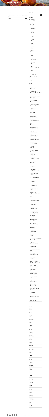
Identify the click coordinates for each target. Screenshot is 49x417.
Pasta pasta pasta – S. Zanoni (34, 243)
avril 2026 (30, 312)
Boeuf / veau (32, 31)
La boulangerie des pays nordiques (34, 177)
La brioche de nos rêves (33, 178)
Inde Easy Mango (32, 162)
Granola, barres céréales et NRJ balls (35, 67)
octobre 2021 (31, 382)
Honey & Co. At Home (33, 155)
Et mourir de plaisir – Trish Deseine (34, 139)
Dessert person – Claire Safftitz (34, 128)
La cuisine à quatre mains (33, 181)
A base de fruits (33, 52)
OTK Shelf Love (32, 234)
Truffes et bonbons (33, 74)
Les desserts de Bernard (33, 204)
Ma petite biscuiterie (32, 215)
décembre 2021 (31, 379)
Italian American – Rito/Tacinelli (34, 165)
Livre (30, 84)
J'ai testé (31, 80)
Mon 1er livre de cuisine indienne (34, 224)
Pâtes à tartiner (33, 71)
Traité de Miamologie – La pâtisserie (34, 288)
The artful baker (32, 280)
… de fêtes (32, 25)
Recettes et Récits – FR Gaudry (34, 254)
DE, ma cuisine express (33, 124)
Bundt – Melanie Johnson (33, 116)
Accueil (8, 7)
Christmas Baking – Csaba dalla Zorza (35, 120)
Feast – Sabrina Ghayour (33, 142)
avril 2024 (30, 339)
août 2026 (30, 306)
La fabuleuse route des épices (34, 188)
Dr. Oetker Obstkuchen (33, 138)
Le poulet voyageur (32, 201)
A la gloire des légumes (33, 91)
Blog (11, 7)
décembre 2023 (31, 345)
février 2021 (30, 392)
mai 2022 (30, 372)
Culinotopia (12, 3)
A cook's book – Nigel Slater (33, 87)
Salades (32, 43)
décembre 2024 (31, 332)
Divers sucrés (33, 62)
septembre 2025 (31, 319)
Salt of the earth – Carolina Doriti (34, 261)
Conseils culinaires (31, 77)
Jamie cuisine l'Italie (32, 166)
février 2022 (30, 376)
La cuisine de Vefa (32, 184)
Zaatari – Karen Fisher (33, 299)
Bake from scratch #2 (33, 105)
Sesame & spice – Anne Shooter (34, 266)
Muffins (32, 70)
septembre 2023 (31, 349)
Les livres (19, 7)
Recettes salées (32, 24)
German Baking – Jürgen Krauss (34, 150)
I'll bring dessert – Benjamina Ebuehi (34, 158)
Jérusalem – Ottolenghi (33, 169)
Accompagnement (33, 28)
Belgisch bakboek (32, 112)
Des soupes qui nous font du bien (34, 127)
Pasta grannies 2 (32, 242)
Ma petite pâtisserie (32, 216)
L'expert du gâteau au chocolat (34, 173)
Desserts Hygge (32, 131)
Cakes (32, 58)
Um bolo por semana (32, 292)
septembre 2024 (31, 336)
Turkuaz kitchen (32, 289)
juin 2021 (30, 386)
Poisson (32, 40)
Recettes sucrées (32, 51)
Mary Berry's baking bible (33, 220)
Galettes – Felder (32, 147)
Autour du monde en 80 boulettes (34, 104)
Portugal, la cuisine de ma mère (34, 251)
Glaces (32, 66)
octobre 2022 (31, 365)
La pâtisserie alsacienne (33, 189)
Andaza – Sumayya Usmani (33, 101)
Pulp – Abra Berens (32, 253)
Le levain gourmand (32, 197)
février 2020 (30, 406)
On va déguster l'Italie (33, 230)
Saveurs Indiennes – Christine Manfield (35, 262)
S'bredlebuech (32, 258)
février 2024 (30, 342)
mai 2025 (30, 325)
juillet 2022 (30, 369)
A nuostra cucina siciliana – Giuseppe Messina (35, 92)
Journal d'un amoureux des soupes (34, 170)
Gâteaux (32, 63)
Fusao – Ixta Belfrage (32, 146)
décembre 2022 (31, 362)
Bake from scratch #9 (33, 108)
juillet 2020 (30, 402)
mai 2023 (30, 355)
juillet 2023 (30, 352)
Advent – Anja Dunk (32, 97)
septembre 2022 (31, 366)
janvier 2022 (30, 378)
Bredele (32, 55)
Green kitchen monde (33, 151)
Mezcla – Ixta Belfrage (33, 223)
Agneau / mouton (33, 29)
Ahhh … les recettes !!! (32, 19)
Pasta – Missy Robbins (33, 239)
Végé (31, 47)
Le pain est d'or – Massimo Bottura (34, 200)
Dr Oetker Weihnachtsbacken (34, 136)
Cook (31, 123)
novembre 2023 (31, 346)
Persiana (31, 247)
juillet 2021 (30, 385)
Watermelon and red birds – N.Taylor (34, 296)
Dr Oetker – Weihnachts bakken (34, 135)
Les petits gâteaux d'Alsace (33, 208)
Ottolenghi (31, 235)
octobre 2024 (31, 335)
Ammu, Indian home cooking (33, 100)
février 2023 (30, 359)
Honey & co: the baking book (33, 154)
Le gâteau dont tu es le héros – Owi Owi (35, 193)
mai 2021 (30, 388)
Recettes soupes (32, 50)
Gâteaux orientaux (34, 60)
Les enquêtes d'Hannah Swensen (34, 205)
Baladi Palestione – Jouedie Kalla (34, 109)
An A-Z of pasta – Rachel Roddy (33, 76)
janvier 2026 (30, 316)
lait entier (30, 83)
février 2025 (30, 329)
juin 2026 (30, 309)
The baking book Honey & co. (33, 281)
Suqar (31, 277)
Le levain (31, 196)
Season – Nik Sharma (33, 265)
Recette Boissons (32, 20)
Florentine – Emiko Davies (33, 143)
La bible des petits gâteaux (33, 174)
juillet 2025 (30, 322)
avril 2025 (30, 326)
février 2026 (30, 315)
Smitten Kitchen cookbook (33, 273)
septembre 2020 (31, 399)
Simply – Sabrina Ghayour (33, 269)
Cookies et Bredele (33, 59)
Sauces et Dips (33, 44)
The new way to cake (32, 284)
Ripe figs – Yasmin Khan (33, 257)
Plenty (31, 250)
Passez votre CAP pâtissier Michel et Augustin (36, 238)
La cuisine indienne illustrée (33, 185)
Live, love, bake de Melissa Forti (34, 212)
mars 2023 (30, 358)
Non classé (30, 302)
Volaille (32, 48)
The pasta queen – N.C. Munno (34, 285)
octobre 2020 (31, 398)
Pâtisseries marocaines (33, 246)
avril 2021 (30, 389)
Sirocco (31, 270)
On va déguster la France (33, 231)
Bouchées (32, 32)
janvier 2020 (31, 408)
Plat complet (32, 39)
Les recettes (14, 7)
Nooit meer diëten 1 (32, 227)
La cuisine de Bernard (33, 182)
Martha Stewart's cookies (33, 219)
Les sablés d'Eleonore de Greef (34, 211)
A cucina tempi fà (32, 88)
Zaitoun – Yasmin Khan (33, 300)
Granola (32, 35)
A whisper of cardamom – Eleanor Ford (35, 96)
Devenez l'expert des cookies (33, 132)
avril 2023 (30, 356)
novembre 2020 (31, 396)
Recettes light (32, 23)
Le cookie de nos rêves (33, 192)
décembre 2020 (31, 395)
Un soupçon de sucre (32, 293)
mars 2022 (30, 375)
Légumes (32, 36)
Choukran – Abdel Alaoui (33, 119)
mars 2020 (30, 405)
